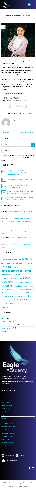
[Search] (29, 4)
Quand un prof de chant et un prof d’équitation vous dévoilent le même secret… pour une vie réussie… (16, 221)
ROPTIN (3, 237)
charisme (17, 259)
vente (4, 307)
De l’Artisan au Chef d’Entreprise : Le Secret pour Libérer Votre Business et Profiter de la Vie (20, 172)
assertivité (11, 259)
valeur (21, 304)
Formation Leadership (7, 436)
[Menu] (33, 4)
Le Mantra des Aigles (7, 405)
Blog (2, 415)
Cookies (18, 483)
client (23, 258)
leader (26, 277)
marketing (6, 285)
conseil (11, 266)
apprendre (4, 259)
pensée (14, 289)
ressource (15, 293)
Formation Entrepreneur (7, 433)
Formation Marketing (7, 423)
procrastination (29, 289)
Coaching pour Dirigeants (8, 442)
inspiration (19, 278)
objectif (15, 286)
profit (4, 292)
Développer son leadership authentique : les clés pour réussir (21, 180)
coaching (29, 259)
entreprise (4, 278)
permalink (28, 113)
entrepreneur (23, 274)
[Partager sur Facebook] (12, 106)
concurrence (12, 263)
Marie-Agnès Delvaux (27, 132)
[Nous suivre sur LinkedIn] (29, 468)
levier (15, 282)
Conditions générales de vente (14, 482)
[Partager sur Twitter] (16, 106)
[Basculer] (34, 396)
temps (10, 303)
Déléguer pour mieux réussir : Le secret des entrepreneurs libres (20, 198)
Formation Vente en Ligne (8, 426)
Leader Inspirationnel (7, 328)
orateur (9, 289)
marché (28, 282)
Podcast (3, 412)
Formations (4, 396)
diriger (16, 267)
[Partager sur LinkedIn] (26, 106)
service (27, 293)
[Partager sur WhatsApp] (9, 106)
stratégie (4, 296)
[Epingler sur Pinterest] (23, 106)
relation (10, 293)
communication (5, 263)
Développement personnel (8, 325)
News (3, 331)
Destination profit (6, 321)
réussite (20, 293)
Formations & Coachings (7, 446)
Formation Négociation (7, 430)
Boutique (3, 418)
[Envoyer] (33, 144)
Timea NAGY (5, 132)
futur (8, 278)
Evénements (4, 399)
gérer (15, 278)
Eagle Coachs (5, 402)
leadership (7, 281)
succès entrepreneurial (8, 300)
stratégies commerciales (19, 296)
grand (11, 278)
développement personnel (16, 270)
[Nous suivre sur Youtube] (32, 468)
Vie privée (29, 482)
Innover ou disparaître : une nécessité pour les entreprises (20, 186)
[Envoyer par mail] (19, 106)
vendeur (26, 304)
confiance (19, 263)
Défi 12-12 (4, 318)
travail (16, 303)
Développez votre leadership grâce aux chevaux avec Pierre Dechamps (20, 192)
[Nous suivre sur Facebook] (25, 468)
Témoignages (5, 408)
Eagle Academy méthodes (9, 274)
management (22, 282)
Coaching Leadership (7, 439)
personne (20, 289)
